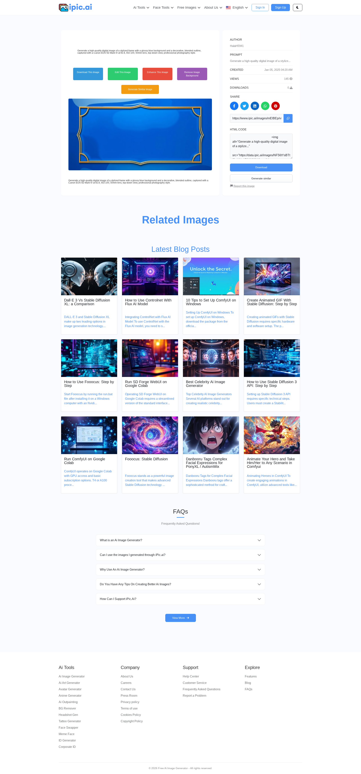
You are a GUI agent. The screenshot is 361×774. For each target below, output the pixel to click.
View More (178, 617)
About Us (127, 676)
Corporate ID (67, 746)
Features (251, 676)
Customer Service (195, 682)
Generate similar (261, 178)
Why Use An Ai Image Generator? (122, 569)
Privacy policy (130, 702)
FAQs (248, 689)
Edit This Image (123, 72)
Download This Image (88, 72)
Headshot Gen (68, 714)
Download (261, 167)
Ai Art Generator (69, 682)
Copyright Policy (132, 721)
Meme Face (66, 734)
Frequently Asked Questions (201, 689)
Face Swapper (68, 727)
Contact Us (128, 689)
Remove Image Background (192, 74)
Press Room (129, 695)
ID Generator (67, 740)
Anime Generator (70, 695)
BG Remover (67, 708)
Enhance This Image (157, 72)
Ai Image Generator (72, 676)
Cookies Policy (131, 714)
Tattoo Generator (70, 721)
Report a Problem (194, 695)
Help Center (191, 676)
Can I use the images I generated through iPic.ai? (132, 554)
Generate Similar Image (140, 89)
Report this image (244, 185)
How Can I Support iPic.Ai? (118, 598)
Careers (126, 682)
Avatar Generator (70, 689)
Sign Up (280, 7)
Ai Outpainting (68, 702)
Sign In (260, 7)
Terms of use (129, 708)
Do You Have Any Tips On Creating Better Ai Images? (135, 584)
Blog (248, 682)
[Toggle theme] (297, 7)
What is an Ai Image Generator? (121, 540)
